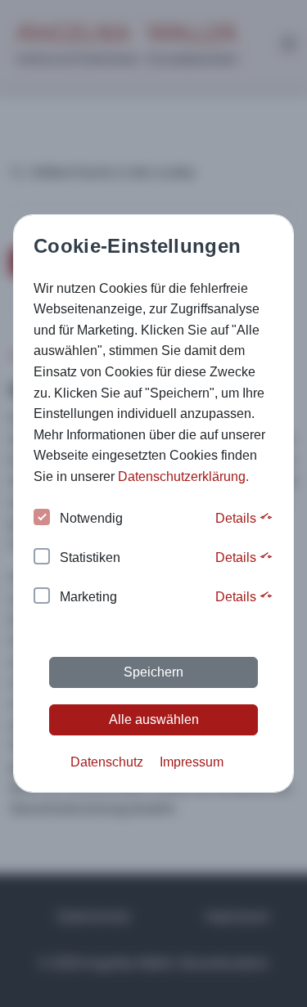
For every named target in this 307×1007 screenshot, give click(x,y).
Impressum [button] (191, 762)
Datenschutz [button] (106, 762)
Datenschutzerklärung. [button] (183, 476)
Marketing (88, 597)
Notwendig (91, 518)
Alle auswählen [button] (154, 719)
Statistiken (90, 557)
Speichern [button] (153, 672)
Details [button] (237, 518)
